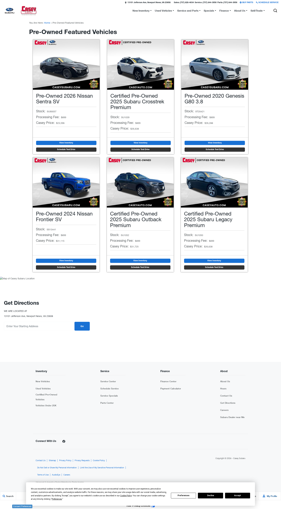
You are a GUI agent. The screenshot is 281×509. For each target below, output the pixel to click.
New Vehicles (43, 381)
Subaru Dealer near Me (232, 417)
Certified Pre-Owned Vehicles (46, 397)
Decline (210, 495)
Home (47, 22)
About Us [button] (239, 11)
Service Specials (109, 395)
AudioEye (56, 475)
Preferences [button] (57, 499)
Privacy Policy (65, 460)
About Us (225, 381)
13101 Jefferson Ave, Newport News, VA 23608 (149, 3)
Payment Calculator (170, 388)
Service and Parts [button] (187, 11)
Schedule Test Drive (66, 150)
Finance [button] (224, 11)
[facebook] (63, 441)
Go (82, 326)
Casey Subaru (239, 458)
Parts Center (107, 402)
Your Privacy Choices (138, 506)
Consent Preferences (22, 506)
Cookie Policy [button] (126, 496)
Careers (224, 410)
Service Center (108, 381)
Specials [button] (209, 11)
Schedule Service (109, 388)
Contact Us (226, 395)
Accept (237, 495)
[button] (2, 2)
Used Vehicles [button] (163, 11)
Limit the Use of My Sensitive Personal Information (102, 468)
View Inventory (66, 143)
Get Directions (227, 402)
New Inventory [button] (140, 11)
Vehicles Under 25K (46, 405)
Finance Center (168, 381)
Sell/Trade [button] (256, 11)
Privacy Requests (82, 460)
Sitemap (52, 460)
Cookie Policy (99, 460)
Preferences (183, 495)
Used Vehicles (43, 388)
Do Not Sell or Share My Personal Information (57, 468)
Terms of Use (43, 475)
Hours (223, 388)
